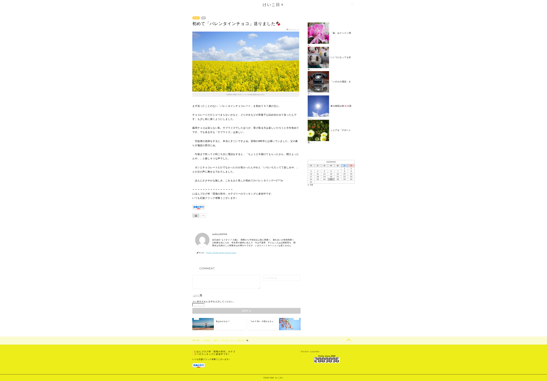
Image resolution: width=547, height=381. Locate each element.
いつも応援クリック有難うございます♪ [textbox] (211, 359)
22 (344, 177)
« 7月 (310, 185)
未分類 (196, 18)
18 (318, 177)
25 (318, 179)
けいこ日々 (273, 4)
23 (351, 177)
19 (324, 177)
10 (311, 174)
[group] (214, 363)
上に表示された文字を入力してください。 (214, 301)
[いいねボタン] (195, 215)
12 (324, 174)
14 (338, 174)
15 (344, 174)
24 (311, 179)
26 (324, 179)
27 (331, 179)
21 (338, 177)
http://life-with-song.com (221, 252)
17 (311, 177)
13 (331, 174)
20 (331, 177)
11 (318, 174)
